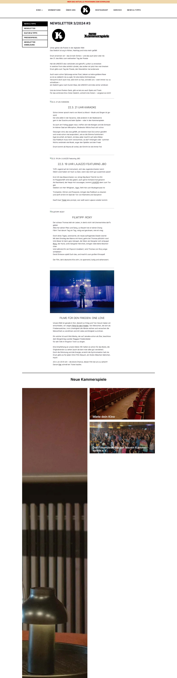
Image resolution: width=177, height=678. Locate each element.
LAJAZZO (95, 182)
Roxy (55, 244)
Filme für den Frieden (79, 326)
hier (60, 364)
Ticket (64, 200)
